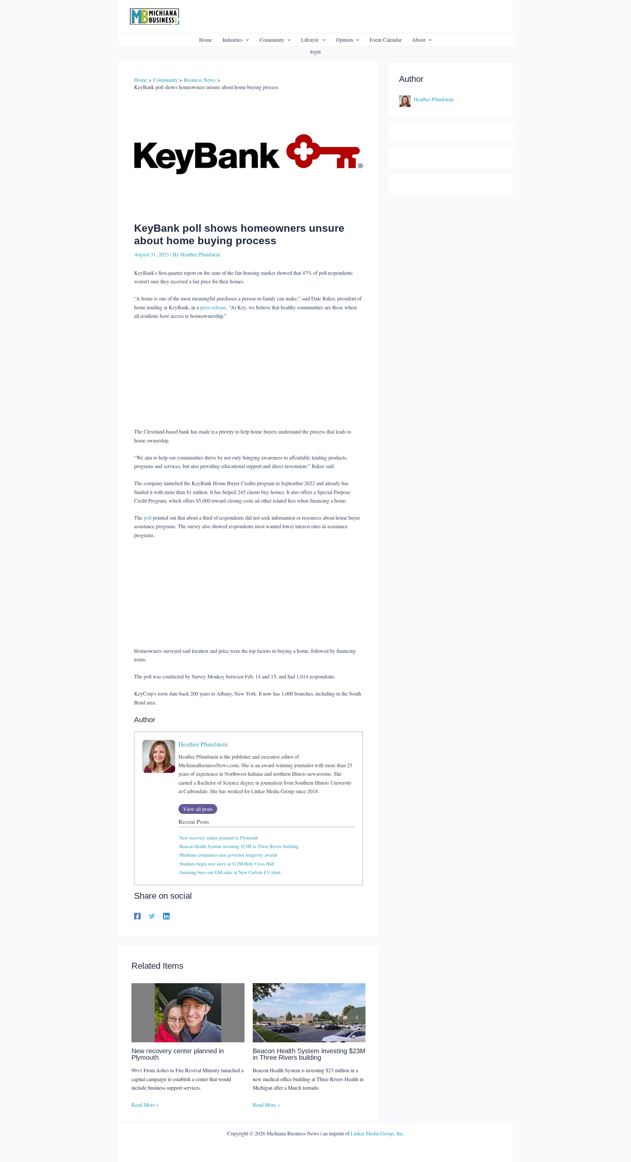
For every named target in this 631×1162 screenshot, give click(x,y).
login (315, 51)
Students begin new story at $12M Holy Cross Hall (226, 864)
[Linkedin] (166, 915)
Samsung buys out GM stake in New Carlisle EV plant (230, 872)
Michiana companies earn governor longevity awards (228, 855)
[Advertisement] (248, 375)
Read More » (145, 1104)
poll (148, 517)
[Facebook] (137, 915)
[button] (246, 39)
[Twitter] (152, 915)
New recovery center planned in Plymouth (218, 838)
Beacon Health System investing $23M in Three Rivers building (238, 846)
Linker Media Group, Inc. (377, 1133)
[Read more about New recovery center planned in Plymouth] (188, 1011)
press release (213, 307)
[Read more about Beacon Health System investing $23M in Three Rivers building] (309, 1011)
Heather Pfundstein (203, 744)
